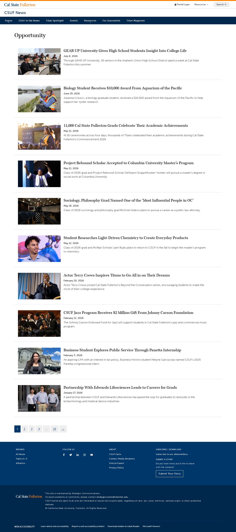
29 (54, 428)
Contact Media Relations (122, 458)
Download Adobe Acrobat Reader (124, 526)
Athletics (20, 463)
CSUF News (15, 13)
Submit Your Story (170, 473)
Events (74, 20)
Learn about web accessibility (55, 526)
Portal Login (182, 4)
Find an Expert (116, 463)
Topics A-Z (21, 458)
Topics (8, 20)
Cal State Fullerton (19, 4)
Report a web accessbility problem (88, 526)
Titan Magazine (136, 20)
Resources (202, 4)
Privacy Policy (116, 467)
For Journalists (112, 20)
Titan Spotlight (55, 20)
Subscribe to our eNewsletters (172, 454)
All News (20, 454)
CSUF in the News (29, 20)
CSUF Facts (115, 454)
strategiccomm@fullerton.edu (112, 497)
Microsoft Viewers (151, 526)
